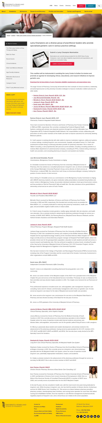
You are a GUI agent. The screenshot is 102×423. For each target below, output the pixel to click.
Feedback (58, 406)
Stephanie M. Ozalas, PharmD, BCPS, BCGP (44, 340)
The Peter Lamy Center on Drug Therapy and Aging (15, 49)
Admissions (23, 11)
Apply (81, 6)
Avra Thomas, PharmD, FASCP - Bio (44, 111)
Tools (74, 5)
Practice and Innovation (56, 11)
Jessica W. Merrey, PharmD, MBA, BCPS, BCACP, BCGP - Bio (52, 106)
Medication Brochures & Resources (13, 77)
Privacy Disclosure (61, 411)
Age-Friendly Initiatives (12, 72)
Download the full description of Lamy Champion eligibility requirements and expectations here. (60, 82)
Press (35, 408)
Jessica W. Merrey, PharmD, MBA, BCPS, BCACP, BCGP (48, 309)
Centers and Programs (74, 11)
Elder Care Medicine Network (14, 68)
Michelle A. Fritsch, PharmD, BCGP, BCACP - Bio (48, 100)
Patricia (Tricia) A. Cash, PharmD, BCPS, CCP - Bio (49, 95)
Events (61, 5)
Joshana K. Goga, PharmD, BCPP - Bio (45, 102)
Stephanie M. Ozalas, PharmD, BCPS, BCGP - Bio (49, 109)
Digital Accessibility (61, 408)
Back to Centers (12, 43)
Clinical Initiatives (11, 63)
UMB (51, 5)
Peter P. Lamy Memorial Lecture (15, 87)
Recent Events (10, 59)
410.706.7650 (85, 410)
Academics (12, 11)
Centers (13, 35)
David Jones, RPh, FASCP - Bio (43, 104)
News (56, 5)
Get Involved (88, 11)
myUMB (36, 415)
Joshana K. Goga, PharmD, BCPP (40, 224)
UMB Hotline (59, 413)
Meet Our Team (10, 54)
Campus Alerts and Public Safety (43, 411)
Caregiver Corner (11, 83)
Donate (90, 6)
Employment (59, 404)
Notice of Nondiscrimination (63, 415)
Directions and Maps (39, 406)
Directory (68, 5)
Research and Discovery (37, 11)
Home (8, 35)
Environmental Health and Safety (43, 413)
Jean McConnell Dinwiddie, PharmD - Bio (46, 97)
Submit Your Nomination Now (62, 63)
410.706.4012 (83, 412)
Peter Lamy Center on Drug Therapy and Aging (29, 35)
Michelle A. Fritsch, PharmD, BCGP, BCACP (44, 193)
